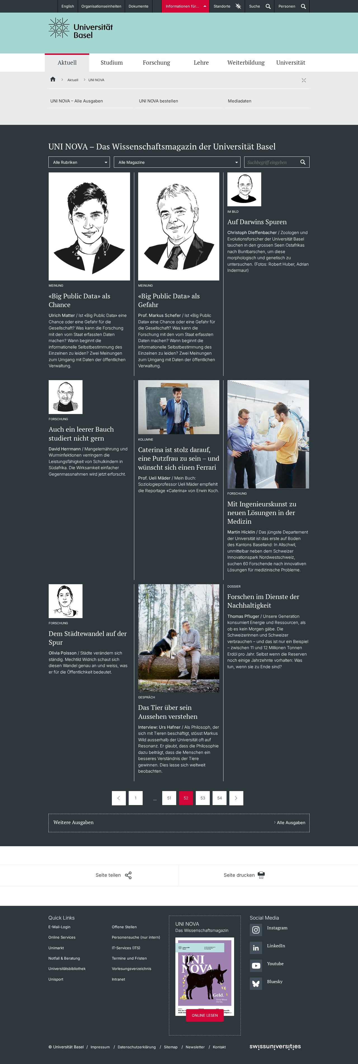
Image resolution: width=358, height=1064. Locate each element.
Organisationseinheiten (101, 6)
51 (169, 798)
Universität (290, 62)
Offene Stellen (124, 927)
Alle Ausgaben (291, 822)
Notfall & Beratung (64, 958)
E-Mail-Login (59, 927)
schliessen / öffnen (303, 80)
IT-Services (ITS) (126, 948)
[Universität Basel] (81, 28)
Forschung (156, 62)
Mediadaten (239, 101)
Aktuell (67, 62)
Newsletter (195, 1047)
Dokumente (139, 6)
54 (219, 798)
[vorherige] (119, 798)
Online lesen (205, 1015)
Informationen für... (182, 6)
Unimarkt (56, 948)
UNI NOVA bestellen (158, 101)
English (68, 6)
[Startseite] (53, 80)
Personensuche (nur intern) (136, 937)
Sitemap (171, 1047)
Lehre (201, 62)
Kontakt (219, 1047)
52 (186, 798)
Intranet (118, 979)
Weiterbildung (246, 62)
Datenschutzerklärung (137, 1047)
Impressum (100, 1047)
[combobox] (79, 162)
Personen (284, 8)
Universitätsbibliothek (67, 968)
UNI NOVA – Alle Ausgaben (76, 101)
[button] (113, 875)
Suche (252, 8)
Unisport (55, 979)
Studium (112, 62)
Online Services (62, 937)
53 (203, 798)
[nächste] (236, 798)
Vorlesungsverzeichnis (131, 968)
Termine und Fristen (129, 958)
